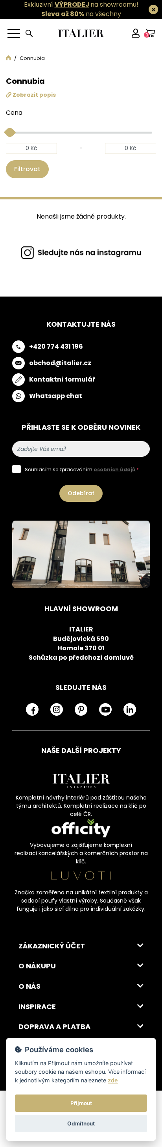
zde (113, 1080)
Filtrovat (27, 169)
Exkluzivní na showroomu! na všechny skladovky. (81, 14)
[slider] (10, 132)
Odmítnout (81, 1123)
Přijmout (81, 1103)
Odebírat (81, 493)
